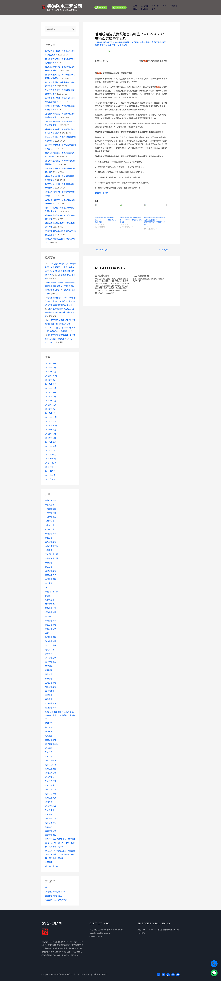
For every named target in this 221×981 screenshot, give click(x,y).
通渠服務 (48, 736)
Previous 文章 (100, 249)
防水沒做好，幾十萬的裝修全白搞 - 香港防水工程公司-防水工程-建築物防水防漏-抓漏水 (60, 286)
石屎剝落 (48, 666)
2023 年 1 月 (50, 413)
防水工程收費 (50, 781)
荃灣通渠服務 (102, 275)
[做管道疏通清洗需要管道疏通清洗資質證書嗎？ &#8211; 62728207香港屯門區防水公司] (155, 210)
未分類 (48, 616)
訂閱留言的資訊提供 (53, 896)
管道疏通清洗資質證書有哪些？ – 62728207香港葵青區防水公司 (105, 219)
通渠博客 (48, 723)
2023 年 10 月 (51, 376)
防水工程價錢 (50, 769)
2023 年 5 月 (50, 397)
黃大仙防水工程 (51, 866)
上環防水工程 (50, 517)
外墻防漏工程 (50, 534)
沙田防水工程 (50, 637)
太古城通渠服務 (141, 275)
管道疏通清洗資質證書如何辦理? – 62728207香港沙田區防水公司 (131, 219)
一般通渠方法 (50, 513)
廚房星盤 (48, 583)
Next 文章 (164, 249)
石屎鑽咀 (48, 670)
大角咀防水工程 (51, 546)
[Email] (173, 974)
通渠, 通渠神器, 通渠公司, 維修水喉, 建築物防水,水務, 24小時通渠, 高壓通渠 (60, 715)
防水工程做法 (50, 760)
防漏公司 (48, 827)
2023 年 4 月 (50, 401)
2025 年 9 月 (50, 363)
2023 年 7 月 (50, 388)
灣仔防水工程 (50, 662)
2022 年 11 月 (50, 421)
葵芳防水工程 (50, 687)
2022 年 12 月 (51, 417)
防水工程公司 (50, 773)
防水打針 (48, 802)
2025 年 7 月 (50, 368)
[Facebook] (163, 974)
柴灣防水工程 (50, 621)
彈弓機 (48, 587)
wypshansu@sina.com (99, 933)
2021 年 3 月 (50, 471)
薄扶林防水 (49, 691)
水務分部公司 (50, 629)
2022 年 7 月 (50, 430)
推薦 (135, 9)
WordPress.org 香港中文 (56, 900)
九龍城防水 (49, 525)
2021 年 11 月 (50, 459)
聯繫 (153, 9)
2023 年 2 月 (50, 409)
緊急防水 (48, 679)
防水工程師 (49, 777)
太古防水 (48, 567)
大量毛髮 (48, 550)
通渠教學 (48, 727)
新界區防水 (49, 600)
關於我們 (144, 6)
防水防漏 (48, 814)
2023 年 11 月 (50, 372)
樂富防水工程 (50, 625)
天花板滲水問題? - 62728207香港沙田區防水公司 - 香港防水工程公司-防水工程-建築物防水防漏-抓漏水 (60, 301)
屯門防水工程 (50, 579)
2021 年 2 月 (50, 475)
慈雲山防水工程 (51, 592)
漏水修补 (48, 654)
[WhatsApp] (158, 974)
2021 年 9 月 (50, 467)
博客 (164, 6)
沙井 (47, 633)
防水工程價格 (50, 765)
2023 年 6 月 (50, 392)
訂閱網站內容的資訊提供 (55, 892)
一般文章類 (49, 505)
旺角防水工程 (50, 612)
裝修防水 (48, 695)
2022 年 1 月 (50, 450)
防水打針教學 (50, 806)
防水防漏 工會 (51, 818)
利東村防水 (49, 529)
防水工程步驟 (50, 794)
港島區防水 (49, 650)
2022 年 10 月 (51, 426)
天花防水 (48, 563)
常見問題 (144, 9)
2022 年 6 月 (50, 434)
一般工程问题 (50, 500)
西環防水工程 (50, 703)
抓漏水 (48, 596)
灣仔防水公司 (50, 658)
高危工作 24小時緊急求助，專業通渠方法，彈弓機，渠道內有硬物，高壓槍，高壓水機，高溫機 (60, 843)
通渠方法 (48, 731)
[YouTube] (178, 974)
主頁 (135, 6)
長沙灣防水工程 (51, 744)
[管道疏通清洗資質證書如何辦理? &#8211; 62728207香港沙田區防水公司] (131, 210)
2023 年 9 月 (50, 380)
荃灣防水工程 (50, 683)
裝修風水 (48, 699)
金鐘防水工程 (50, 740)
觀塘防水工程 (50, 708)
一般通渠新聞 (50, 509)
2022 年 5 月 (50, 438)
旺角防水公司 (50, 608)
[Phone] (168, 974)
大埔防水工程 (50, 542)
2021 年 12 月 (50, 455)
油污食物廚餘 (50, 645)
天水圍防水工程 (51, 554)
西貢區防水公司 (101, 193)
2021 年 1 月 (50, 479)
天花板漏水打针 (51, 558)
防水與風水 (49, 810)
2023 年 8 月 (50, 384)
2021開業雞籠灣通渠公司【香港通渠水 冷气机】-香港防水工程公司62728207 (60, 338)
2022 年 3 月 (50, 446)
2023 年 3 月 (50, 405)
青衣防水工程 (50, 835)
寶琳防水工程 (50, 571)
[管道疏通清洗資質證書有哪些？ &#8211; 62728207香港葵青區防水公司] (106, 210)
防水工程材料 (50, 789)
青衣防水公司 (50, 831)
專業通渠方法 (50, 575)
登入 (47, 887)
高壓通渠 (48, 862)
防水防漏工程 (50, 823)
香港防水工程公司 (64, 6)
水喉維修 (173, 6)
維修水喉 (48, 674)
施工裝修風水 (50, 604)
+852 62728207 (96, 936)
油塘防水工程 (50, 641)
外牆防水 (48, 538)
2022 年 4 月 (50, 442)
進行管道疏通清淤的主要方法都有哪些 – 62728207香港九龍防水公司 (60, 312)
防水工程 (155, 6)
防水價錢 (48, 748)
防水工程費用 (50, 798)
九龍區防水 (49, 521)
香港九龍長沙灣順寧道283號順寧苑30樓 (106, 930)
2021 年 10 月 (50, 463)
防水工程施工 (50, 785)
